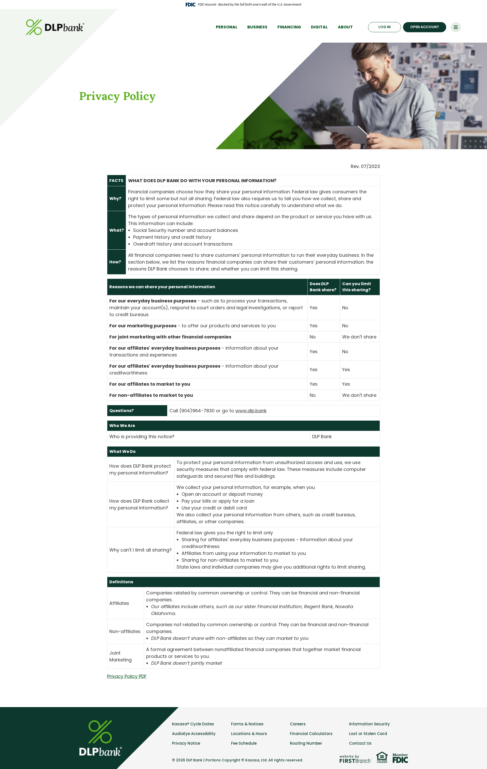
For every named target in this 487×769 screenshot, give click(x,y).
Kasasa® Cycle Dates (193, 724)
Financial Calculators (311, 733)
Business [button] (257, 27)
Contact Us (360, 743)
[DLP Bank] (56, 27)
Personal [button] (226, 27)
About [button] (345, 27)
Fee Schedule (244, 743)
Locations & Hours (249, 733)
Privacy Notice (186, 743)
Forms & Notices (247, 724)
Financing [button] (289, 27)
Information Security (369, 724)
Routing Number (306, 743)
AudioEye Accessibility (194, 733)
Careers (298, 724)
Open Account (424, 26)
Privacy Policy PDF (127, 676)
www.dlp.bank (251, 410)
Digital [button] (319, 27)
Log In (384, 26)
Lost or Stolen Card (368, 733)
